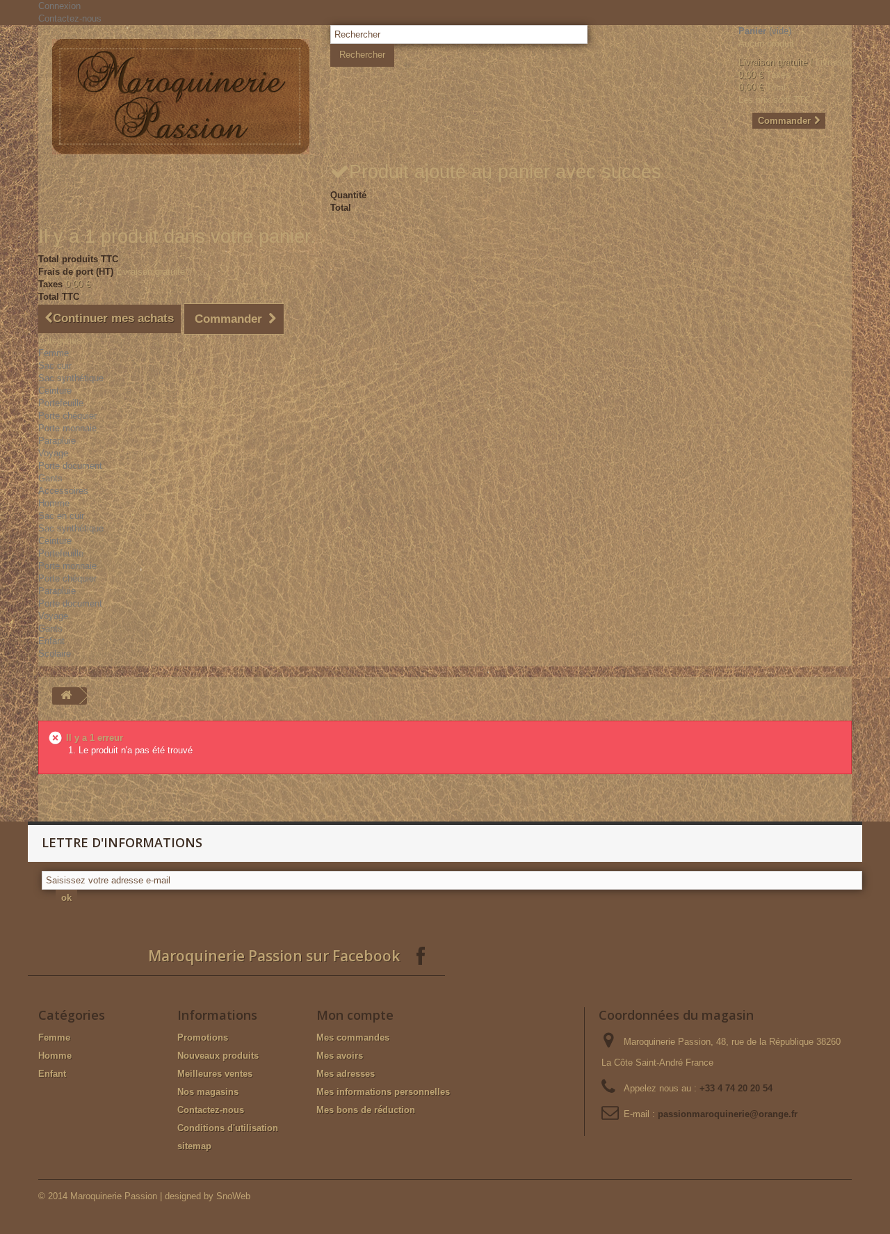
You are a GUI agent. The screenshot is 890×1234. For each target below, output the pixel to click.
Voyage (53, 453)
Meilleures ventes (214, 1073)
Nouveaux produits (218, 1055)
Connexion (59, 6)
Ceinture (55, 390)
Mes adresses (345, 1073)
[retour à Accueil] (66, 696)
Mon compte (355, 1015)
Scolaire (54, 653)
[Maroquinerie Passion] (180, 96)
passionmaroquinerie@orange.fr (728, 1114)
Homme (54, 503)
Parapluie (57, 440)
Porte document (70, 465)
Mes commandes (352, 1037)
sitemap (194, 1146)
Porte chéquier (67, 415)
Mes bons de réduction (365, 1110)
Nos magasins (207, 1092)
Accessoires (63, 491)
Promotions (202, 1037)
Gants (50, 478)
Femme (53, 353)
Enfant (51, 641)
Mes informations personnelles (383, 1092)
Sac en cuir (61, 516)
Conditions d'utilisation (227, 1128)
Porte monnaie (67, 428)
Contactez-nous (70, 18)
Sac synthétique (71, 378)
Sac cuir (55, 365)
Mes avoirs (339, 1055)
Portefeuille (60, 403)
